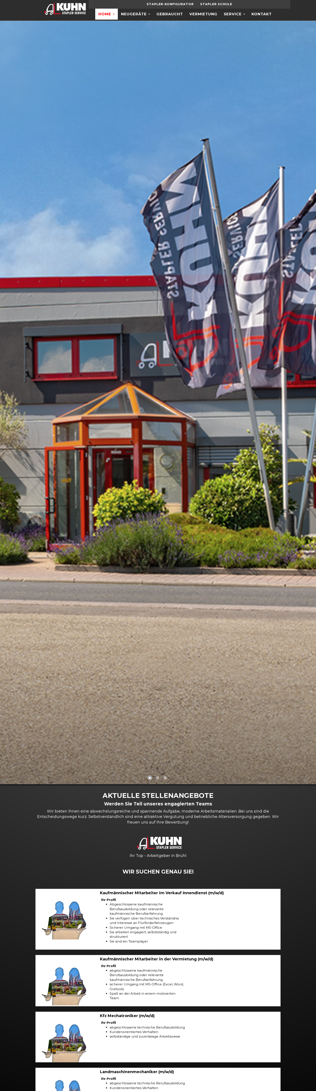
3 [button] (165, 778)
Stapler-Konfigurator (170, 4)
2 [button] (157, 778)
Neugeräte (134, 14)
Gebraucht (169, 14)
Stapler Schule (216, 4)
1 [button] (150, 778)
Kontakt (262, 14)
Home (105, 14)
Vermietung (203, 14)
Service (233, 14)
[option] (158, 402)
